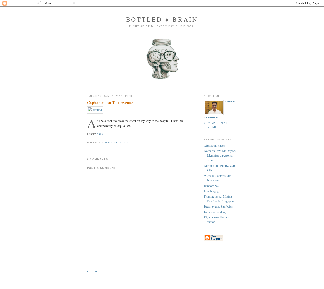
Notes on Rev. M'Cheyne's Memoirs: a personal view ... (220, 155)
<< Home (93, 271)
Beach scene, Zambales (218, 206)
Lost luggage (212, 191)
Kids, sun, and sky (215, 212)
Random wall (212, 186)
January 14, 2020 (116, 142)
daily (100, 134)
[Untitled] (95, 110)
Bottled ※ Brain (162, 19)
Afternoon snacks (214, 145)
